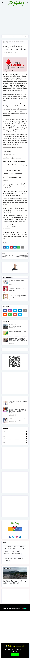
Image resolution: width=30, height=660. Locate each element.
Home (4, 41)
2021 (15, 442)
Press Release (7, 553)
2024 (15, 436)
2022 (15, 440)
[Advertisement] (15, 17)
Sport (15, 558)
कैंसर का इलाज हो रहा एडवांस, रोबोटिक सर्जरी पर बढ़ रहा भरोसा (18, 402)
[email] (25, 310)
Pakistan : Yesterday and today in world (17, 331)
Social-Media (22, 556)
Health (7, 41)
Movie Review (6, 551)
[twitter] (15, 310)
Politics (12, 551)
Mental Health (21, 548)
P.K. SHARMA (6, 52)
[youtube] (15, 314)
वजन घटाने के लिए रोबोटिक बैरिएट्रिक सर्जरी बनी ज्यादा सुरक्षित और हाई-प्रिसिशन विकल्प (17, 296)
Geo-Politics (22, 546)
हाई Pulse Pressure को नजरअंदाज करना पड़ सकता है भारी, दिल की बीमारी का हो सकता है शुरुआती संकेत (18, 288)
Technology (20, 558)
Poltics (17, 551)
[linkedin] (20, 310)
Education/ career (7, 546)
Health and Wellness (12, 548)
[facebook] (5, 310)
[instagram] (10, 310)
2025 (15, 434)
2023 (15, 438)
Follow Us (15, 654)
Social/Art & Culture (8, 558)
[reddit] (5, 314)
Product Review (7, 556)
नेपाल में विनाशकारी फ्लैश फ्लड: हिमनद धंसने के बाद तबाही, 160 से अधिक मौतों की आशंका (17, 325)
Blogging (25, 608)
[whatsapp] (10, 314)
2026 (15, 431)
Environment (15, 546)
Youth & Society (7, 560)
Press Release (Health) (16, 553)
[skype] (20, 314)
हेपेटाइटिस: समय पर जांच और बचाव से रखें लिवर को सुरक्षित (17, 281)
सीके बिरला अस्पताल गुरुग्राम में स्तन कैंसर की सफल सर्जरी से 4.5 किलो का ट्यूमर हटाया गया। (17, 419)
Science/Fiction (15, 556)
